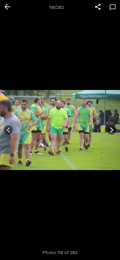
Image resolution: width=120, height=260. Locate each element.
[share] (98, 7)
